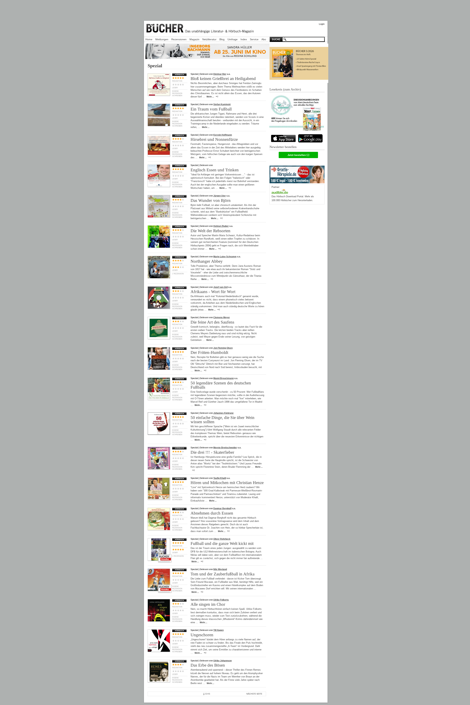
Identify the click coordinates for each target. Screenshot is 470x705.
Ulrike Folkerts (221, 600)
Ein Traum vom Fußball (211, 109)
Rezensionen (179, 39)
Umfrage (232, 39)
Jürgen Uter (219, 195)
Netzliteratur (209, 39)
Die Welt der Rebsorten (210, 231)
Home (148, 39)
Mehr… (210, 96)
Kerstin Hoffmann (222, 135)
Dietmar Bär (219, 74)
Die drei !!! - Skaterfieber (212, 452)
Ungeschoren (202, 635)
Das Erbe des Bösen (208, 665)
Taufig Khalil (219, 478)
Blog (222, 39)
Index (244, 39)
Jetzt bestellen (297, 155)
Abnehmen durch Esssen (212, 513)
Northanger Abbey (207, 261)
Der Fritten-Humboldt (209, 352)
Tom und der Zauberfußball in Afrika (222, 574)
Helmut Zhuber (221, 226)
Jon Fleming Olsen (223, 348)
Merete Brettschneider (225, 447)
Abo (263, 39)
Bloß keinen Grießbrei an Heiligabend (223, 78)
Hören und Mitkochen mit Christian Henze (227, 482)
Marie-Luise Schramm (224, 256)
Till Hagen (218, 630)
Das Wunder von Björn (211, 200)
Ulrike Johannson (222, 660)
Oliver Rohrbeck (221, 539)
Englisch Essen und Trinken (215, 170)
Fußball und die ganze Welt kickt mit (222, 543)
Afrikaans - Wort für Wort (213, 291)
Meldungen (161, 39)
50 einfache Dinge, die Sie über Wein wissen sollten (222, 419)
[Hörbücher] (280, 191)
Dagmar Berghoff (222, 508)
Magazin (194, 39)
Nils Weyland (220, 569)
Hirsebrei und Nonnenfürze (214, 139)
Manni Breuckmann (223, 378)
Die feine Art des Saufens (212, 322)
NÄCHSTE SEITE (254, 694)
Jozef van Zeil (220, 287)
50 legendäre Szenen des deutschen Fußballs (221, 385)
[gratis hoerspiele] (297, 173)
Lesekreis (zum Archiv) (285, 89)
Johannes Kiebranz (223, 413)
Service (254, 39)
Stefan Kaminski (222, 104)
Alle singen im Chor (208, 604)
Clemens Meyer (221, 317)
